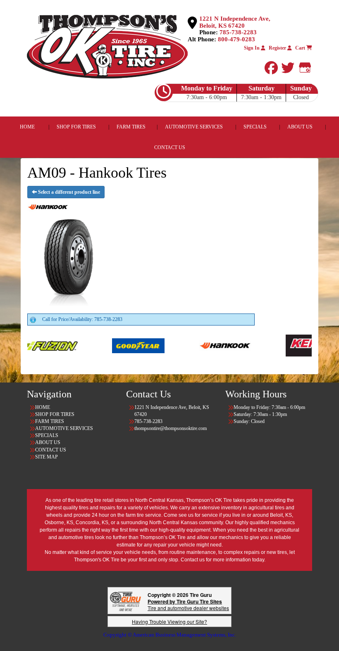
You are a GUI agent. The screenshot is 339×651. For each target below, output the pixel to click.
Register (278, 48)
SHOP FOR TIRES (76, 127)
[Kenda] (282, 345)
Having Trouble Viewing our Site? (169, 621)
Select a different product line (68, 192)
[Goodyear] (108, 345)
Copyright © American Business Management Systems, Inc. (169, 635)
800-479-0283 (236, 39)
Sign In (252, 48)
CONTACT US (169, 147)
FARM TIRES (131, 127)
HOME (27, 127)
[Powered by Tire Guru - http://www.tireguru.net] (125, 600)
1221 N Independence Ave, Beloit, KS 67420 (234, 22)
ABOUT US (300, 127)
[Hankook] (195, 345)
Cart (300, 48)
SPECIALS (256, 127)
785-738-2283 (238, 32)
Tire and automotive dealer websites (188, 604)
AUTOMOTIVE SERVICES (194, 127)
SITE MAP (46, 457)
